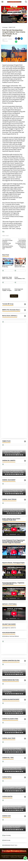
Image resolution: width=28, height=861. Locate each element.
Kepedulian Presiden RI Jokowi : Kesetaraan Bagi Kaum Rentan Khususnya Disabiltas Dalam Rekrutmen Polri (7, 244)
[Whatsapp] (16, 41)
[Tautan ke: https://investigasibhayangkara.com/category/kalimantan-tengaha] (25, 758)
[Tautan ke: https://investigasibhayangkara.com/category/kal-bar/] (25, 700)
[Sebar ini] (16, 38)
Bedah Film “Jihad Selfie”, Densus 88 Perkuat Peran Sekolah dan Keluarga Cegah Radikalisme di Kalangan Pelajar (7, 278)
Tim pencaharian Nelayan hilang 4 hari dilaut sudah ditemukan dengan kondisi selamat (14, 827)
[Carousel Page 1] (5, 454)
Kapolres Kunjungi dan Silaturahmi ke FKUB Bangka (14, 691)
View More (14, 296)
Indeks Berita (5, 857)
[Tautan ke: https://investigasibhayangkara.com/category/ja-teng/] (25, 500)
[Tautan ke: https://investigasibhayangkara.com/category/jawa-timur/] (25, 738)
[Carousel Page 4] (11, 454)
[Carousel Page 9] (20, 454)
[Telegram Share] (21, 38)
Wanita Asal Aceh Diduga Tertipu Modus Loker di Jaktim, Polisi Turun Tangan (13, 749)
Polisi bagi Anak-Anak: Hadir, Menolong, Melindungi (19, 289)
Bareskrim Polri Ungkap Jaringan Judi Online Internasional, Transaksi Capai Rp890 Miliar (6, 289)
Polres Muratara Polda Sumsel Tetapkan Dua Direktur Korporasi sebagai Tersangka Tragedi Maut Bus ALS (14, 671)
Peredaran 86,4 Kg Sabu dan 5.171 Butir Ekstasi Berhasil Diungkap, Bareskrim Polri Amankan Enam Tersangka (14, 452)
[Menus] (2, 2)
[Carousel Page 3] (9, 454)
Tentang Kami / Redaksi (16, 857)
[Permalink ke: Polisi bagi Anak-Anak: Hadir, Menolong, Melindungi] (20, 284)
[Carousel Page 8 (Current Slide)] (18, 454)
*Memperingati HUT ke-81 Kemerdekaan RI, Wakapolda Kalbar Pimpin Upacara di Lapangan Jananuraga (12, 710)
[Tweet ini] (19, 38)
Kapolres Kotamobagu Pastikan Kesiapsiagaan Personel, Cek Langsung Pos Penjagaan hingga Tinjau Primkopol (13, 729)
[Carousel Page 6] (15, 454)
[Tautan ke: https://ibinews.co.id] (25, 316)
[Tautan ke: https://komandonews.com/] (25, 310)
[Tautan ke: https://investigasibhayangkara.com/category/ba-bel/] (25, 680)
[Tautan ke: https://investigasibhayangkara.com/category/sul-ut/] (25, 719)
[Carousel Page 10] (22, 454)
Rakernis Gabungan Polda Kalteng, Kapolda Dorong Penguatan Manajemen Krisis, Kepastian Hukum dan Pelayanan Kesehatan (14, 768)
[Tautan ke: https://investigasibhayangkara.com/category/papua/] (25, 777)
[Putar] (4, 534)
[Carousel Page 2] (7, 454)
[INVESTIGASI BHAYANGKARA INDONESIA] (14, 1)
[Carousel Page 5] (13, 454)
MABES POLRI (5, 41)
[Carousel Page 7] (17, 454)
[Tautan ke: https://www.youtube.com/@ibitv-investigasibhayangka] (25, 304)
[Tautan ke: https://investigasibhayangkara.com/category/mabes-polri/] (25, 441)
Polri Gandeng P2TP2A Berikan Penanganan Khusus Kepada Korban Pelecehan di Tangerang (20, 243)
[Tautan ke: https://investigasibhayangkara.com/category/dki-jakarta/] (25, 461)
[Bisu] (21, 534)
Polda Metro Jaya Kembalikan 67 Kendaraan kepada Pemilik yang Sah (13, 471)
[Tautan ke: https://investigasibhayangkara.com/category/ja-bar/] (25, 480)
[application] (14, 529)
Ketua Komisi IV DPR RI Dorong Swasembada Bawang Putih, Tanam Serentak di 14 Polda (7, 266)
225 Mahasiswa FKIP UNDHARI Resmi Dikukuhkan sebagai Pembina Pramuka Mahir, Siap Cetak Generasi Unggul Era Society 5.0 (12, 807)
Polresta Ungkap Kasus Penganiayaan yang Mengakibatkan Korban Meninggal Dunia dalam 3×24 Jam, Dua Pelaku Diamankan (14, 788)
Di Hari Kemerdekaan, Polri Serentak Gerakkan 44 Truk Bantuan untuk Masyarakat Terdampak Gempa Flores (20, 278)
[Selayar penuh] (23, 534)
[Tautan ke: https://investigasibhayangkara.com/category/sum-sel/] (25, 661)
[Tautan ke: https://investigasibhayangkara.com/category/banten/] (25, 797)
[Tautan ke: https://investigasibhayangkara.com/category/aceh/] (25, 816)
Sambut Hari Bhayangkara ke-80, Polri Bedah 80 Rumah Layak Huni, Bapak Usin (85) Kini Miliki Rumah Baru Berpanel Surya (14, 491)
